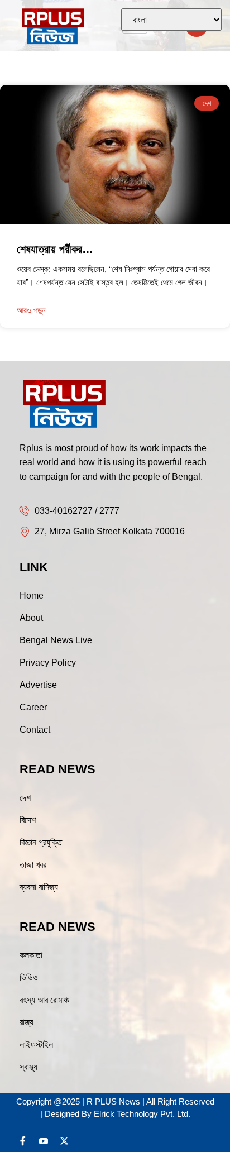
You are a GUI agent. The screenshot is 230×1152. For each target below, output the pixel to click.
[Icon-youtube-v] (43, 1141)
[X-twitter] (64, 1141)
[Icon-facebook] (23, 1141)
